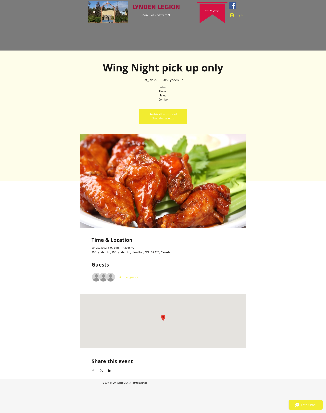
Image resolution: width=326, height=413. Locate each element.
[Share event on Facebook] (93, 370)
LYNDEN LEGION (156, 7)
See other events (163, 118)
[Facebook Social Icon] (232, 5)
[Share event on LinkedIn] (109, 370)
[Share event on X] (101, 370)
